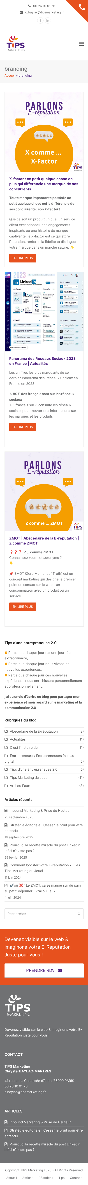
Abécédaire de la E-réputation (34, 731)
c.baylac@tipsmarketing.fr (25, 1092)
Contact (76, 1178)
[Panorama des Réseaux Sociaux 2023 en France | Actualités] (44, 311)
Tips (61, 1178)
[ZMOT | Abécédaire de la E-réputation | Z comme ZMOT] (44, 491)
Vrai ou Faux (20, 786)
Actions (27, 1178)
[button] (81, 43)
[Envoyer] (79, 914)
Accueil (10, 75)
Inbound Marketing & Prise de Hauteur (40, 810)
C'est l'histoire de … (25, 747)
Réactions (46, 1178)
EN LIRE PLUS (22, 258)
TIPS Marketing (31, 1170)
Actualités (18, 739)
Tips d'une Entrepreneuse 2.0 (33, 769)
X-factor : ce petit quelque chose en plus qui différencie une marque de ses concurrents (43, 183)
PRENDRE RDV (40, 970)
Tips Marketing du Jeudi (29, 777)
